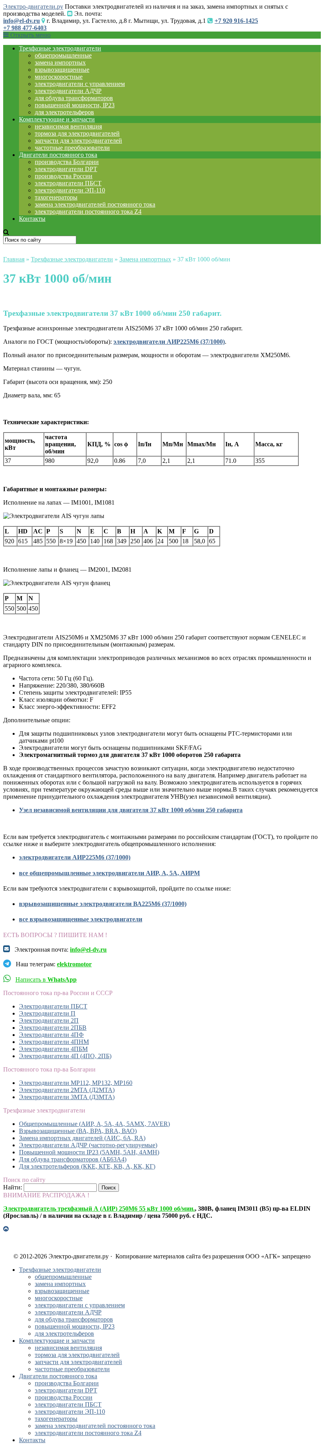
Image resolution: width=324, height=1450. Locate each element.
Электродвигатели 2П (49, 1020)
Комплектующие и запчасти (57, 119)
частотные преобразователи (72, 147)
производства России (63, 176)
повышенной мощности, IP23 (75, 105)
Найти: (12, 1187)
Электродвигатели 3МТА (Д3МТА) (67, 1097)
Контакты (32, 218)
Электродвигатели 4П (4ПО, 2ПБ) (65, 1056)
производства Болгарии (67, 161)
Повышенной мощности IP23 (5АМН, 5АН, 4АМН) (89, 1152)
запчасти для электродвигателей (78, 140)
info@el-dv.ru (21, 20)
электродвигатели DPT (66, 169)
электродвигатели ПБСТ (68, 183)
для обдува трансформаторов (74, 98)
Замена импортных (145, 259)
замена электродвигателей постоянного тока (95, 204)
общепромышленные (63, 55)
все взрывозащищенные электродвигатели (80, 919)
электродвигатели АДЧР (68, 91)
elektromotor (74, 964)
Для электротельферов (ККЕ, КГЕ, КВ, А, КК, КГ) (87, 1166)
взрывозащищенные (62, 69)
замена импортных (60, 62)
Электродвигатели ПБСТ (53, 1006)
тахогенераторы (56, 197)
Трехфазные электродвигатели (60, 48)
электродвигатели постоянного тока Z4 (88, 211)
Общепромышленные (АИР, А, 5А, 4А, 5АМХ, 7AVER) (94, 1123)
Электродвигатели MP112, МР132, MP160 (75, 1082)
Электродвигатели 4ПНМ (54, 1041)
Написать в (46, 979)
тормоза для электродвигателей (77, 133)
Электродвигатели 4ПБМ (53, 1049)
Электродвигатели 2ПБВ (53, 1027)
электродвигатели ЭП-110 (70, 190)
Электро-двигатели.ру (33, 6)
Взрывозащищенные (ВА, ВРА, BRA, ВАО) (78, 1131)
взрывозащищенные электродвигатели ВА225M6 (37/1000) (102, 903)
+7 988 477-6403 (25, 27)
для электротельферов (64, 112)
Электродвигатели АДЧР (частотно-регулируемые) (88, 1145)
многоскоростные (59, 76)
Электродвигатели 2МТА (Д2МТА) (67, 1090)
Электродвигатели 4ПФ (51, 1034)
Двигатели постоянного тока (58, 154)
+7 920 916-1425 (236, 20)
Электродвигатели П (47, 1013)
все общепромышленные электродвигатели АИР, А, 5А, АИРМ (109, 873)
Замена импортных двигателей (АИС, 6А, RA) (82, 1138)
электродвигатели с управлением (80, 83)
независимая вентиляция (68, 126)
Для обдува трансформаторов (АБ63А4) (72, 1159)
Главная (13, 259)
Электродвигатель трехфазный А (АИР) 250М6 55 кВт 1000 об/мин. (99, 1208)
